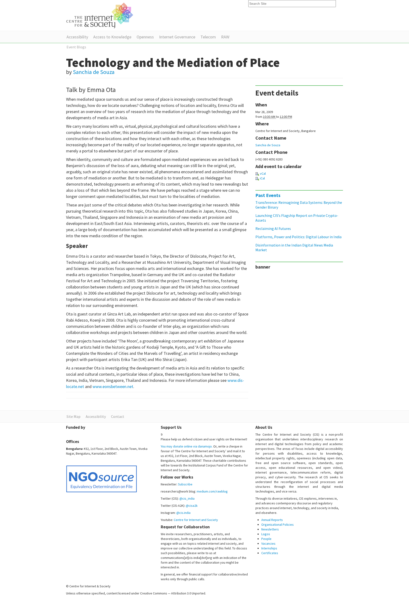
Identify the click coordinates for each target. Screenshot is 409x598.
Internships (269, 548)
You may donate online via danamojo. (187, 446)
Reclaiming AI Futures (273, 228)
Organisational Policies (277, 524)
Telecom (208, 37)
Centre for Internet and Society (196, 520)
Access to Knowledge (112, 37)
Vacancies (268, 543)
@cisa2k (192, 505)
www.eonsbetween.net (113, 386)
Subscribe (185, 484)
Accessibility (77, 37)
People (266, 539)
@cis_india (187, 498)
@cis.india (183, 513)
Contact (117, 416)
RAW (225, 37)
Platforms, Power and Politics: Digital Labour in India (298, 236)
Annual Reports (272, 520)
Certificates (269, 553)
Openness (145, 37)
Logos (265, 534)
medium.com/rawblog (212, 491)
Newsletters (270, 529)
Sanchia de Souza (94, 72)
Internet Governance (177, 37)
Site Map (73, 416)
